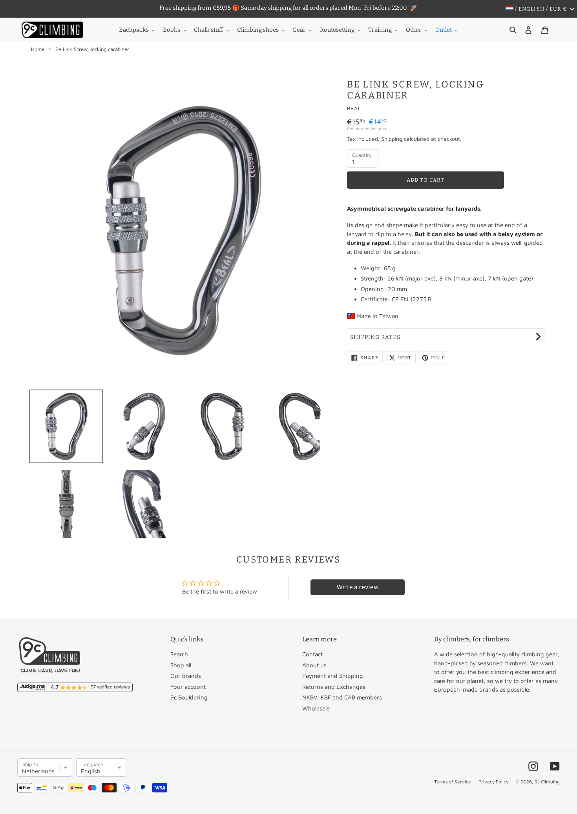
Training (380, 29)
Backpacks (134, 29)
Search (179, 654)
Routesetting (337, 29)
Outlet (443, 29)
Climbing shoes (258, 29)
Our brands (185, 675)
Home (37, 49)
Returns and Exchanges (333, 686)
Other (414, 29)
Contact (312, 654)
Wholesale (316, 708)
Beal (354, 108)
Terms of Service (452, 782)
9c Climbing (547, 782)
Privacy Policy (493, 782)
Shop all (180, 665)
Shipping (391, 138)
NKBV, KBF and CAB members (342, 697)
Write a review (357, 587)
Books (171, 29)
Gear (299, 29)
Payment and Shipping (332, 675)
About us (314, 665)
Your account (188, 686)
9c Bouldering (189, 697)
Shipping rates (375, 337)
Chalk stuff (208, 29)
